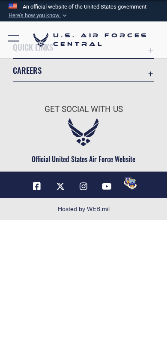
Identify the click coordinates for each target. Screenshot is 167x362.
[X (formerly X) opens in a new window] (60, 186)
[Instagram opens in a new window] (83, 186)
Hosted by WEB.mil (84, 208)
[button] (39, 15)
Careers (27, 70)
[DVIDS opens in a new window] (130, 183)
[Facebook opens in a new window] (36, 186)
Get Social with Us (84, 109)
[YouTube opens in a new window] (106, 186)
